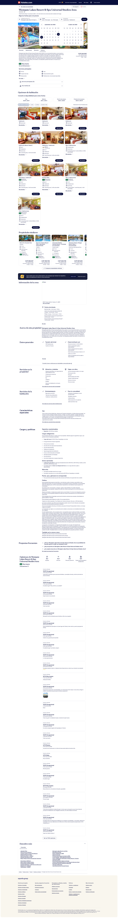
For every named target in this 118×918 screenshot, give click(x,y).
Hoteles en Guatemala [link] (22, 889)
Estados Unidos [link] (26, 871)
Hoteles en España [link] (21, 898)
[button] (44, 31)
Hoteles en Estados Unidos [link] (23, 887)
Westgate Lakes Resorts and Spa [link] (59, 851)
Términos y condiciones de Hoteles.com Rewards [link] (74, 895)
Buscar (84, 19)
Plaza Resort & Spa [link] (56, 852)
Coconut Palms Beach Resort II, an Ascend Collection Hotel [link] (65, 862)
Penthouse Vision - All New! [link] (26, 856)
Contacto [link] (37, 889)
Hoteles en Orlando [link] (37, 871)
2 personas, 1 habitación (69, 20)
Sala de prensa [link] (55, 888)
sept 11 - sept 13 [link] (79, 100)
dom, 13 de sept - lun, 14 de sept (50, 20)
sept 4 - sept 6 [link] (61, 100)
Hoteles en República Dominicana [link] (24, 900)
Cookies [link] (70, 889)
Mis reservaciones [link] (38, 885)
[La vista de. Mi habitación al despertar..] (45, 695)
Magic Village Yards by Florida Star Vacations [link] (30, 858)
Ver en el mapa (46, 303)
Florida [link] (31, 871)
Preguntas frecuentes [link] (39, 887)
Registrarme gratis (81, 276)
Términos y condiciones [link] (73, 885)
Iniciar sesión (97, 2)
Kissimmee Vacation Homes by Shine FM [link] (61, 863)
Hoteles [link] (20, 871)
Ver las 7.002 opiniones (24, 65)
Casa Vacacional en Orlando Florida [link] (60, 865)
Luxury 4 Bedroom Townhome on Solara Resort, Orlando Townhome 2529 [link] (65, 859)
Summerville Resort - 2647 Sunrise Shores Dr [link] (30, 864)
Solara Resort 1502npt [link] (25, 861)
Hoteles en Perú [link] (21, 894)
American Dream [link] (56, 854)
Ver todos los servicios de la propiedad (51, 386)
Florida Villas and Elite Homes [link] (27, 863)
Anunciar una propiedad (71, 2)
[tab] (23, 847)
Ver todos (21, 78)
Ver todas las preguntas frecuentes (50, 551)
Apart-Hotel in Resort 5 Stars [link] (27, 862)
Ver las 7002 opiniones (49, 838)
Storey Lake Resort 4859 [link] (58, 853)
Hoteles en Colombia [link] (22, 885)
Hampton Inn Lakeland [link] (25, 865)
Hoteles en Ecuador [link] (22, 896)
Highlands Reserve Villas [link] (26, 854)
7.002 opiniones (23, 566)
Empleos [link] (87, 887)
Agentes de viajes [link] (55, 893)
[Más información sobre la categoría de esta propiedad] (24, 12)
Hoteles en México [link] (22, 891)
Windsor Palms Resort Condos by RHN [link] (61, 856)
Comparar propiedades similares (53, 268)
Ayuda (80, 2)
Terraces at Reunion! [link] (57, 864)
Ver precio (35, 128)
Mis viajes (86, 2)
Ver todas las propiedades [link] (27, 6)
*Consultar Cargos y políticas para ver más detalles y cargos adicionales (56, 363)
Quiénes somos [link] (89, 885)
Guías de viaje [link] (88, 889)
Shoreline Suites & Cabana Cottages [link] (60, 861)
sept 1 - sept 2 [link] (44, 100)
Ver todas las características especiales (51, 422)
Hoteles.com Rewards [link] (90, 891)
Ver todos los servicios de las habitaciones (52, 403)
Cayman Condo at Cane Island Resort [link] (29, 853)
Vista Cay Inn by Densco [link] (25, 852)
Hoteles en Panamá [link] (22, 905)
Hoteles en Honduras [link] (22, 902)
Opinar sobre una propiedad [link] (40, 891)
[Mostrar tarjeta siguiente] (86, 250)
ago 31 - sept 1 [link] (26, 100)
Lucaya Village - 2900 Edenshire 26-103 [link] (61, 857)
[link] (83, 7)
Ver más (44, 323)
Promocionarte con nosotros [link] (57, 890)
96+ (84, 46)
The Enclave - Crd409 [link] (25, 867)
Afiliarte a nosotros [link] (56, 886)
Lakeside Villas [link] (23, 851)
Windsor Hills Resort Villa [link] (26, 857)
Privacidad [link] (71, 887)
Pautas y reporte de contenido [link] (75, 891)
